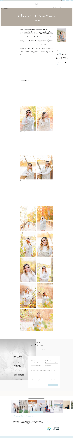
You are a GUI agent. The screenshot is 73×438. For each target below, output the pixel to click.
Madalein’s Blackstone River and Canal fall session (43, 335)
